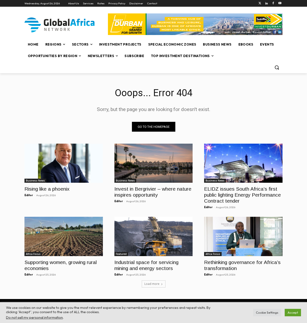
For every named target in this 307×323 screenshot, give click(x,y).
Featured (121, 254)
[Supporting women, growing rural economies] (63, 236)
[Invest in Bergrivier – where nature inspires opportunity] (153, 163)
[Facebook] (273, 3)
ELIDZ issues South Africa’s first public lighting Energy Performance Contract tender (242, 195)
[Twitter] (260, 3)
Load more (151, 284)
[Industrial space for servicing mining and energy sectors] (153, 236)
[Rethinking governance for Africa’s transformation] (243, 236)
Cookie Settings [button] (267, 312)
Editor (28, 195)
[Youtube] (280, 3)
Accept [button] (293, 312)
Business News (35, 180)
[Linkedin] (266, 3)
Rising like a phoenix (47, 189)
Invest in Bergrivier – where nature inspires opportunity (152, 192)
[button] (277, 67)
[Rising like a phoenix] (63, 163)
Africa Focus (33, 254)
